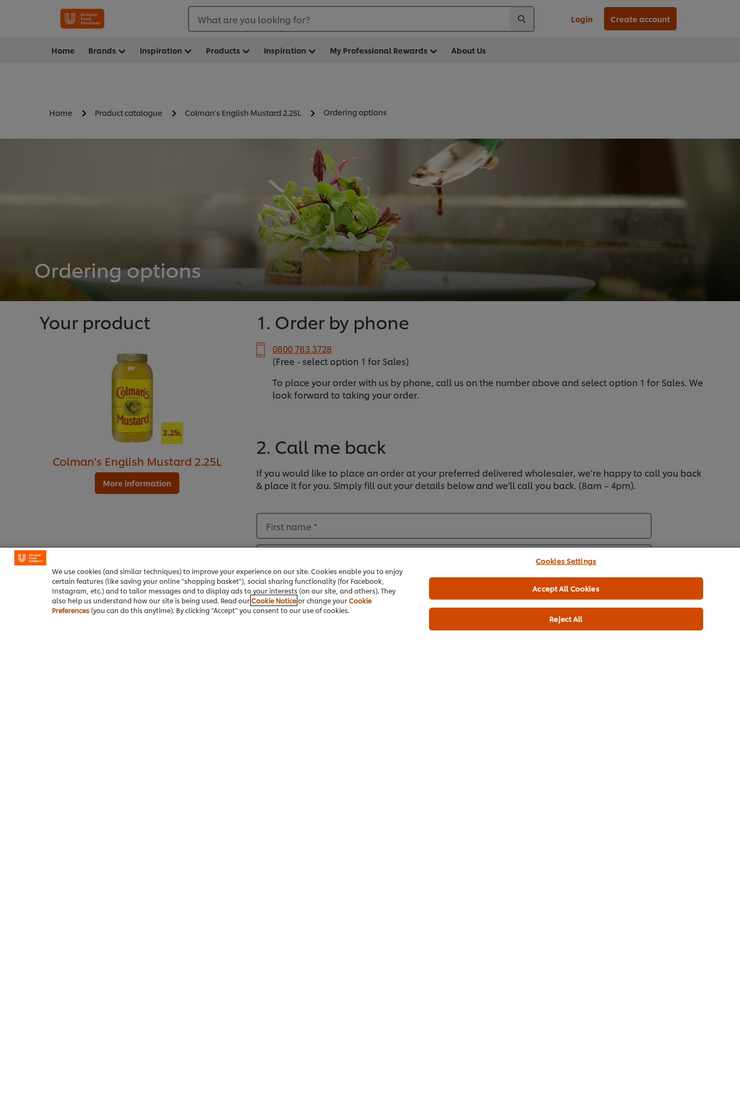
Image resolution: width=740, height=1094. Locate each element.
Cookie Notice (273, 600)
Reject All (565, 618)
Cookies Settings (566, 560)
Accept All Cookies (566, 588)
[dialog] (370, 820)
